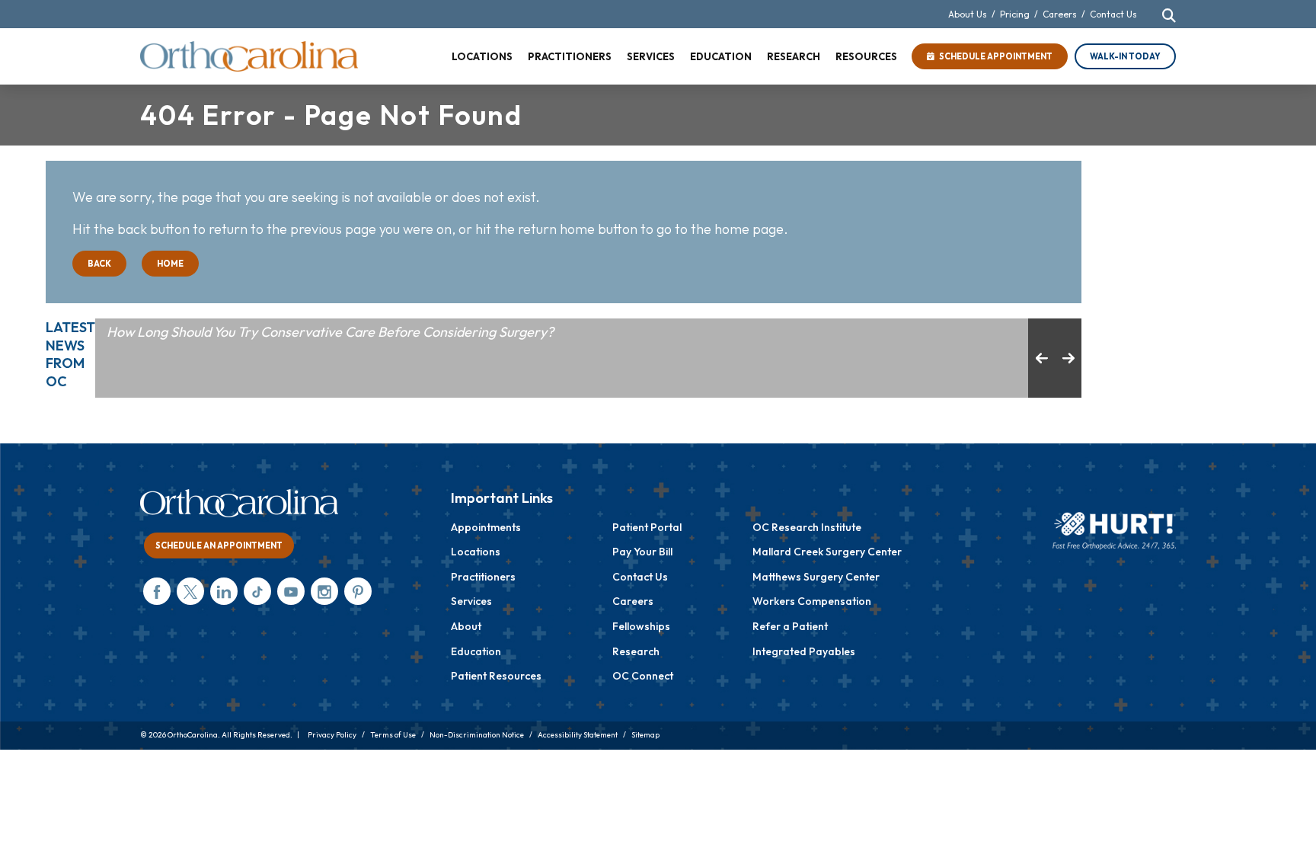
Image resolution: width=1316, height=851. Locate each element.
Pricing (1015, 14)
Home (170, 263)
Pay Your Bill (642, 551)
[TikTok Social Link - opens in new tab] (257, 591)
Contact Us (1113, 14)
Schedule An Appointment (219, 545)
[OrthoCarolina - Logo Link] (249, 56)
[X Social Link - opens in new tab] (190, 591)
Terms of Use (393, 735)
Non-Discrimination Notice (477, 735)
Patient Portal (647, 527)
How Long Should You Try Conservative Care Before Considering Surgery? (330, 332)
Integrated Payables (803, 651)
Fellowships (641, 626)
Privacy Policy (332, 735)
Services (471, 601)
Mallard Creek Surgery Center (827, 551)
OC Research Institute (806, 527)
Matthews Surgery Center (816, 577)
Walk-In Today (1125, 56)
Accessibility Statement (578, 735)
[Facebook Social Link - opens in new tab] (157, 591)
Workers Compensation (811, 601)
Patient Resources (496, 676)
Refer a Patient (790, 626)
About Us (967, 14)
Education (476, 651)
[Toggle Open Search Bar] (1169, 15)
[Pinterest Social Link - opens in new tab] (358, 591)
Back (99, 263)
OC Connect (642, 676)
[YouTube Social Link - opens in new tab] (291, 591)
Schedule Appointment (993, 56)
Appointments (486, 527)
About (466, 626)
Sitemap (645, 735)
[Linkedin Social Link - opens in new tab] (224, 591)
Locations (475, 551)
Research (636, 651)
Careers (1060, 14)
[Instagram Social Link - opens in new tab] (324, 591)
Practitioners (483, 577)
